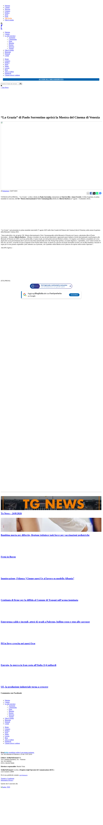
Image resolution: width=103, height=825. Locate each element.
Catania (7, 7)
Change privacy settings (12, 75)
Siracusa (7, 9)
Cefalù (7, 55)
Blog (6, 70)
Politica (7, 13)
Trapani (11, 48)
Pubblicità (8, 73)
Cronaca (7, 11)
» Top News (5, 87)
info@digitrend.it (23, 775)
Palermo (7, 5)
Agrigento (12, 37)
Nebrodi (7, 54)
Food (6, 16)
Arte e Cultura (9, 71)
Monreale (8, 52)
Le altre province (10, 36)
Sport (6, 14)
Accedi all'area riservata (51, 79)
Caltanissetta (13, 39)
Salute (7, 66)
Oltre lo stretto (9, 20)
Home (7, 59)
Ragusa (11, 45)
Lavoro (7, 68)
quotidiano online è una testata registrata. (17, 752)
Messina (11, 43)
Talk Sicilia (8, 18)
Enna (10, 41)
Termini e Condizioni (7, 778)
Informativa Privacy (7, 780)
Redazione (5, 191)
